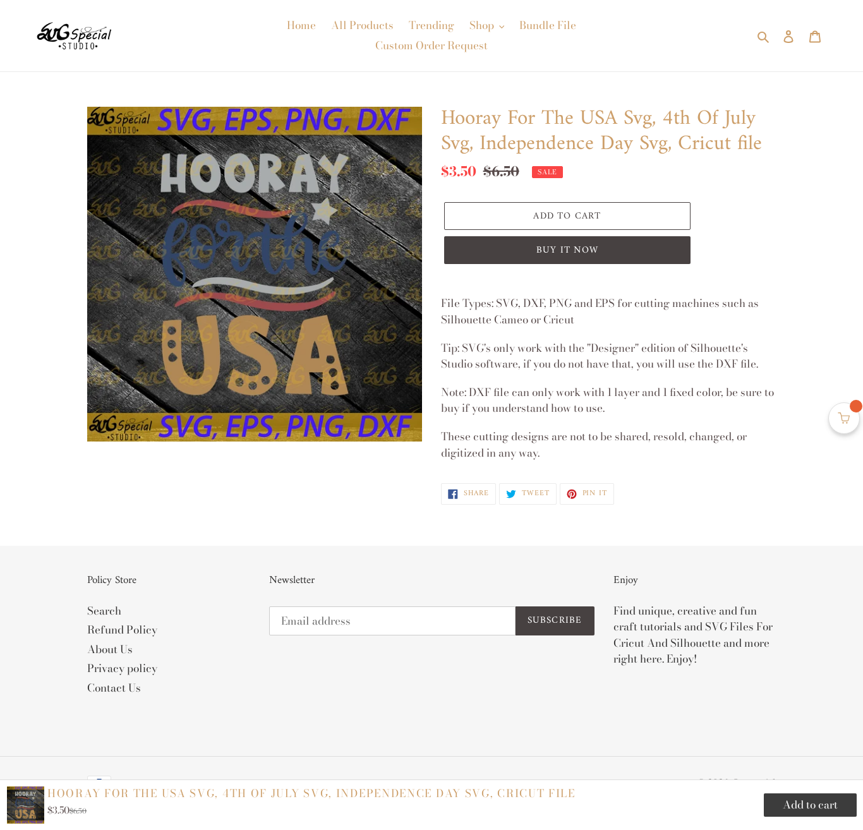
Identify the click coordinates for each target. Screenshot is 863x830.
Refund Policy (122, 630)
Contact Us (114, 688)
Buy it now (567, 250)
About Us (110, 649)
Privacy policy (122, 668)
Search (104, 611)
